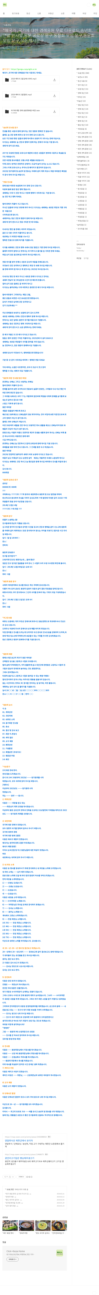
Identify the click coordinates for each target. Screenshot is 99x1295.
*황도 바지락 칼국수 (12, 1200)
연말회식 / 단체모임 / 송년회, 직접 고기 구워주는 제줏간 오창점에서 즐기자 (34, 1145)
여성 (84, 13)
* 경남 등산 (82, 105)
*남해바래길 (83, 157)
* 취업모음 (82, 217)
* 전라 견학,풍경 (84, 145)
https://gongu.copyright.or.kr (24, 69)
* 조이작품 (82, 229)
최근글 (79, 258)
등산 (28, 13)
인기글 (86, 258)
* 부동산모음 (82, 221)
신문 (39, 13)
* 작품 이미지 (83, 177)
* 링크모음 (82, 189)
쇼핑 (62, 13)
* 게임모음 (82, 193)
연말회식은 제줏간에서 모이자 (19, 1140)
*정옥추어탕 (9, 1197)
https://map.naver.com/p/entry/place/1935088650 (26, 1137)
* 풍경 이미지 (83, 173)
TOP (94, 1293)
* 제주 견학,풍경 (84, 149)
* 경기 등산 (82, 85)
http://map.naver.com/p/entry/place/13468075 (24, 1154)
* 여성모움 (82, 213)
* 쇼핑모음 (82, 201)
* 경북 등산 (82, 93)
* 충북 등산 (82, 121)
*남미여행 (82, 169)
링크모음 (15, 13)
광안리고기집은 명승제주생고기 (19, 1158)
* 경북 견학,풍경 (85, 141)
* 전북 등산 (82, 109)
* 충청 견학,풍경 (84, 153)
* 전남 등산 (82, 113)
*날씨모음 (81, 225)
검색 (88, 5)
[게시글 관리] (12, 1177)
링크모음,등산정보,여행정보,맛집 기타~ (20, 1254)
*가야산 (81, 97)
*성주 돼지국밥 (10, 1206)
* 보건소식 (82, 77)
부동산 (51, 13)
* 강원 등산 (82, 89)
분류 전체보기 (84, 69)
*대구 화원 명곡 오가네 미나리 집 (17, 1193)
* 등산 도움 (82, 81)
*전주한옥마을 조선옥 (12, 1203)
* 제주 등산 (82, 117)
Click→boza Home (16, 1251)
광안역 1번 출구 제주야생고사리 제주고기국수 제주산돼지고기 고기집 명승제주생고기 (34, 1162)
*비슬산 (81, 101)
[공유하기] (9, 1177)
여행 (73, 13)
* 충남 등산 (82, 125)
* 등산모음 (82, 197)
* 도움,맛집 (9, 1189)
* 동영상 (81, 185)
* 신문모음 (82, 205)
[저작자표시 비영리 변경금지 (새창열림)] (29, 1177)
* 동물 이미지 (83, 181)
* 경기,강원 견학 (84, 133)
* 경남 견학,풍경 (84, 137)
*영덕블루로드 (83, 161)
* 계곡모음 (82, 129)
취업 (95, 13)
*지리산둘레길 (83, 165)
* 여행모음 (82, 209)
